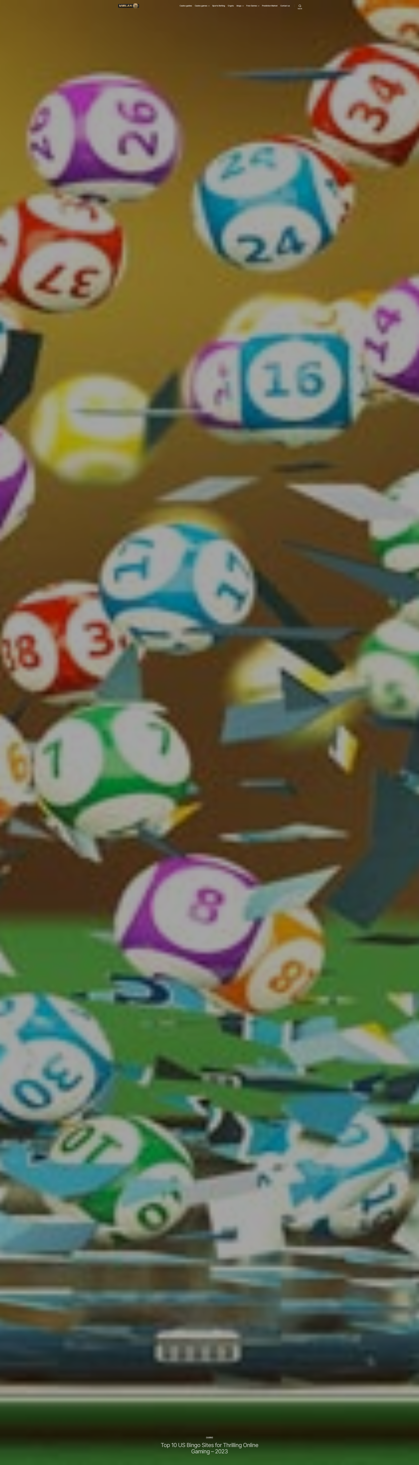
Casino (209, 1437)
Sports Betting (218, 6)
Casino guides (186, 6)
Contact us (285, 6)
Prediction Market (270, 6)
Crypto (231, 6)
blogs (239, 6)
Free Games (251, 6)
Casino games (201, 6)
